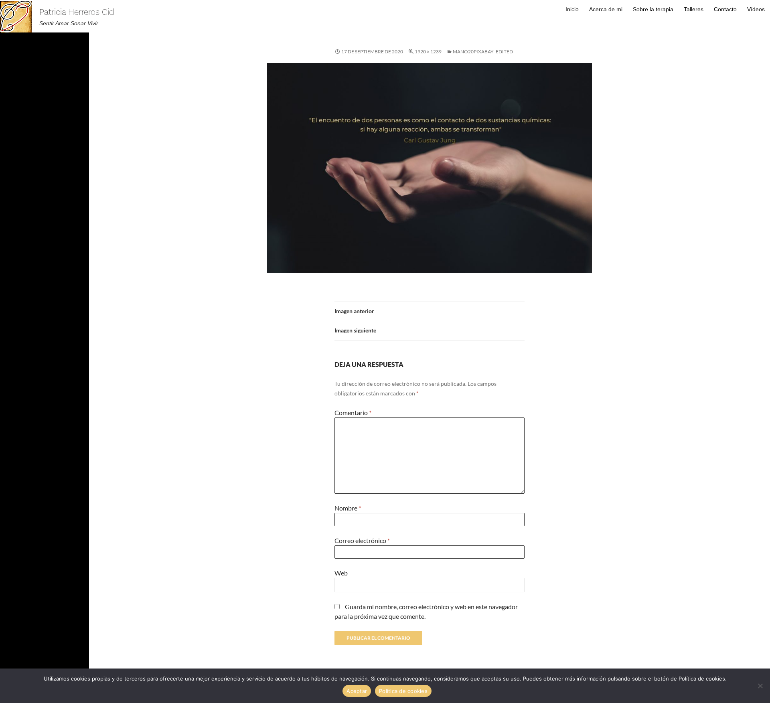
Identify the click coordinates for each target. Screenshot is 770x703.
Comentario (352, 412)
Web (341, 573)
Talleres (693, 9)
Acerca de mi (605, 9)
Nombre (347, 508)
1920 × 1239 (428, 52)
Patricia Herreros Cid (76, 12)
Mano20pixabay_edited (483, 52)
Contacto (725, 9)
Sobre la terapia (653, 9)
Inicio (572, 9)
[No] (760, 686)
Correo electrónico (362, 540)
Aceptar (356, 691)
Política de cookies (403, 691)
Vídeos (756, 9)
